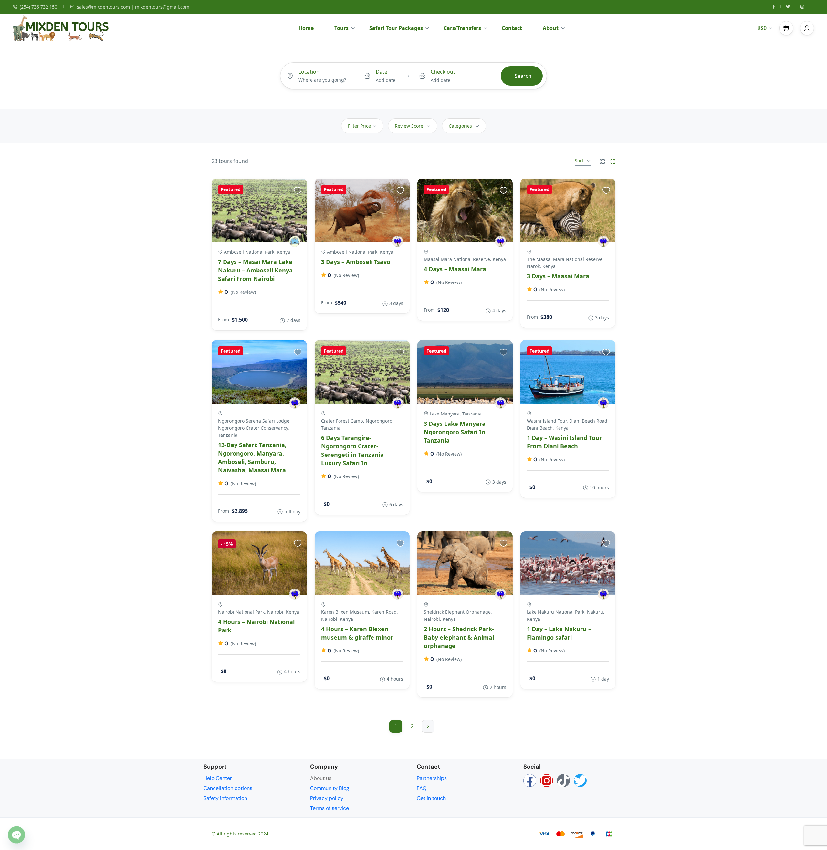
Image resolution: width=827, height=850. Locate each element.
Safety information (225, 798)
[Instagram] (546, 780)
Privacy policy (326, 798)
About (551, 28)
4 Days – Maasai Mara (455, 269)
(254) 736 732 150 (38, 7)
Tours (341, 28)
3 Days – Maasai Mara (558, 276)
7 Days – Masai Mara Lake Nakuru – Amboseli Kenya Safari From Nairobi (255, 270)
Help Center (218, 778)
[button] (786, 28)
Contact (512, 28)
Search (523, 75)
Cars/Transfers (462, 28)
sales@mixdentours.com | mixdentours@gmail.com (133, 7)
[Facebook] (529, 780)
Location (308, 71)
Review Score (409, 126)
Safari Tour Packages (396, 28)
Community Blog (329, 788)
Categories (460, 126)
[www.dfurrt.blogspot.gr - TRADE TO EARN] (397, 241)
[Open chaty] (16, 835)
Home (306, 28)
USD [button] (762, 28)
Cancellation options (228, 788)
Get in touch (431, 798)
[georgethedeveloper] (294, 241)
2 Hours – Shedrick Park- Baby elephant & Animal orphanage (459, 637)
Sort (579, 161)
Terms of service (329, 808)
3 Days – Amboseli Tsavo (355, 262)
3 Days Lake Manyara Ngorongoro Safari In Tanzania (455, 432)
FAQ (421, 788)
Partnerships (432, 778)
